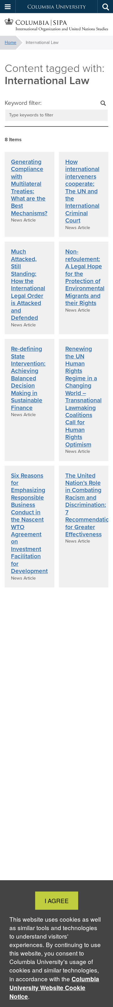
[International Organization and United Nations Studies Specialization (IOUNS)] (56, 24)
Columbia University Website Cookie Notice (54, 988)
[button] (8, 6)
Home (10, 42)
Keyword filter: (23, 103)
